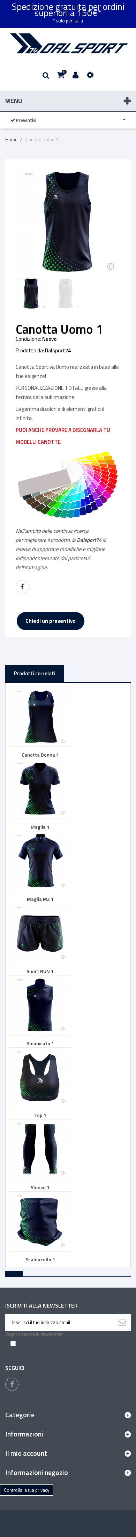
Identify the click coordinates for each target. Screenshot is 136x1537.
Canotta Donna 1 (40, 754)
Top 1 (40, 1115)
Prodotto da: (30, 350)
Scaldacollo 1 (40, 1259)
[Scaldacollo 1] (40, 1221)
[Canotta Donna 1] (40, 717)
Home (11, 139)
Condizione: (28, 339)
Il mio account (26, 1453)
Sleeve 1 (40, 1187)
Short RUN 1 (40, 971)
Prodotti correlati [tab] (34, 673)
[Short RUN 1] (40, 933)
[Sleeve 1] (40, 1149)
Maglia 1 (40, 826)
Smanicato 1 (40, 1043)
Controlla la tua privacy (26, 1490)
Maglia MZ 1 (40, 899)
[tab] (14, 1273)
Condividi (22, 586)
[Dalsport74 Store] (68, 43)
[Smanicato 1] (40, 1005)
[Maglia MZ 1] (40, 861)
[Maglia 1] (40, 789)
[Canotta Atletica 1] (31, 293)
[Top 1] (40, 1077)
